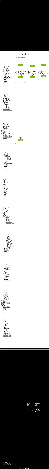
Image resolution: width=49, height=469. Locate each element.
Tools (6, 43)
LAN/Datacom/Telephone (9, 38)
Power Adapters (7, 104)
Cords (5, 297)
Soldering (7, 41)
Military (7, 264)
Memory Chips (8, 262)
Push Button (6, 276)
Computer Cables (6, 149)
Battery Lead (6, 93)
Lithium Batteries (7, 64)
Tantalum (7, 225)
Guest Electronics (7, 73)
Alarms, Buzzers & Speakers (7, 136)
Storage (5, 177)
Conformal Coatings (6, 120)
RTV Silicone (5, 127)
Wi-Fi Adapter (3, 345)
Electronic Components (9, 37)
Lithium (5, 74)
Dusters (4, 122)
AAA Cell (5, 81)
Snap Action (6, 279)
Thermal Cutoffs (7, 248)
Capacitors (6, 217)
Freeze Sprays (5, 125)
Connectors (5, 153)
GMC (5, 192)
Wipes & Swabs (5, 129)
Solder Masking (5, 128)
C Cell (5, 82)
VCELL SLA (6, 68)
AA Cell (5, 80)
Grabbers (5, 325)
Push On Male (8, 159)
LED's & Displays (7, 266)
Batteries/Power (8, 34)
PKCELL (5, 65)
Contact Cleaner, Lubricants (7, 121)
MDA (5, 195)
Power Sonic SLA (7, 66)
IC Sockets (6, 167)
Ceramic (7, 218)
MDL (5, 196)
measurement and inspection (6, 302)
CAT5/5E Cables (5, 290)
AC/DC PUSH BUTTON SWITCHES (32, 63)
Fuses (4, 184)
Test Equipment (8, 42)
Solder (4, 308)
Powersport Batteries (6, 109)
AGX (5, 187)
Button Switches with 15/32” (43, 62)
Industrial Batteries (6, 99)
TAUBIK (4, 132)
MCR (5, 194)
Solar (6, 40)
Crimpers (4, 332)
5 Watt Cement (9, 244)
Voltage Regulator (7, 269)
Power (4, 103)
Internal (5, 151)
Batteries (4, 62)
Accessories (6, 182)
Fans (4, 180)
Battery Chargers (6, 71)
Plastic (5, 176)
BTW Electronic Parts (25, 468)
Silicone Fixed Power (9, 240)
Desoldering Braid (6, 306)
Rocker (5, 277)
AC (5, 181)
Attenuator (6, 155)
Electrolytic (8, 220)
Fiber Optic (6, 150)
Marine (2, 300)
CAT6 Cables (5, 291)
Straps (5, 272)
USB (4, 111)
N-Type (4, 212)
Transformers (6, 250)
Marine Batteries (6, 102)
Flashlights (6, 205)
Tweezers (6, 327)
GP (4, 63)
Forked (7, 157)
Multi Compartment (9, 178)
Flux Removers (5, 124)
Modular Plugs (6, 298)
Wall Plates (6, 299)
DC (5, 183)
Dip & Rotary (6, 274)
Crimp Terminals (7, 156)
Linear (7, 261)
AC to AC (7, 105)
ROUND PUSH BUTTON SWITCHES (43, 73)
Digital (7, 260)
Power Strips (6, 70)
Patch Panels (5, 293)
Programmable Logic (9, 265)
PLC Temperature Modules (5, 303)
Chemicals (7, 35)
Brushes (4, 321)
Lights (4, 204)
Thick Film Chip (8, 241)
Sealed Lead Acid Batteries (7, 110)
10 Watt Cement (9, 243)
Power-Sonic (6, 76)
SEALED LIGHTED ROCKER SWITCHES (21, 137)
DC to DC (7, 107)
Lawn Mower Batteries (6, 100)
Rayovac (5, 67)
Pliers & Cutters (5, 337)
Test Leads (5, 317)
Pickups (5, 326)
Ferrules (5, 164)
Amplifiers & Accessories (7, 137)
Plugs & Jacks (5, 294)
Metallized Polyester (9, 222)
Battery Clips (6, 92)
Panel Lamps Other (7, 207)
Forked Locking (8, 158)
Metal (5, 175)
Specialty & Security (7, 280)
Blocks (5, 189)
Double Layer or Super (9, 219)
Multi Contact (5, 210)
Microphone (5, 209)
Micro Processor (8, 263)
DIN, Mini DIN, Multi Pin (8, 163)
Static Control (5, 270)
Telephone (5, 295)
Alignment (4, 319)
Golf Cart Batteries (6, 98)
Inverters (3, 288)
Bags (5, 271)
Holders (5, 193)
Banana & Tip (5, 139)
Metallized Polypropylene (10, 223)
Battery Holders (5, 78)
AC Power (4, 134)
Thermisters (6, 249)
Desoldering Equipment (6, 307)
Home (2, 32)
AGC (5, 186)
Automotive (6, 188)
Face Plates (5, 292)
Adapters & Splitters (6, 135)
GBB (5, 190)
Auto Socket (6, 91)
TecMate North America (8, 77)
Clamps (5, 324)
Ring (7, 160)
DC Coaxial (6, 162)
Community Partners (4, 46)
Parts (4, 215)
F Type (4, 179)
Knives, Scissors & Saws (7, 333)
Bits (4, 320)
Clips (4, 147)
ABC (5, 185)
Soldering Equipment (6, 309)
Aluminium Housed (10, 245)
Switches (4, 273)
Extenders (6, 94)
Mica (6, 224)
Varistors (5, 251)
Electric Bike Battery (6, 97)
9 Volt (5, 79)
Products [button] (2, 33)
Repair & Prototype (6, 126)
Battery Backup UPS (6, 69)
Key (5, 275)
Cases (4, 322)
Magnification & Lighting (7, 335)
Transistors (6, 268)
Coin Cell (5, 83)
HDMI (5, 166)
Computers (3, 130)
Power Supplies (6, 108)
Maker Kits (4, 208)
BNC (4, 140)
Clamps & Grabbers (6, 323)
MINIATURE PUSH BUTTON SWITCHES (32, 74)
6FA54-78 (20, 62)
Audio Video (5, 138)
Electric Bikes (8, 45)
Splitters (5, 96)
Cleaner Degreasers (6, 119)
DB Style (6, 161)
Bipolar (8, 221)
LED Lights (4, 101)
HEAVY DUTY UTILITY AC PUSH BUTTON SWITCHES (21, 74)
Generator (4, 301)
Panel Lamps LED (7, 206)
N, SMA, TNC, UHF (6, 211)
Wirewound (8, 242)
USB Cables (6, 112)
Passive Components (6, 216)
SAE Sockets (6, 95)
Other (4, 213)
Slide (5, 278)
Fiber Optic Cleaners (6, 123)
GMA (5, 191)
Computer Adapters (6, 148)
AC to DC (7, 106)
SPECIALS (7, 44)
